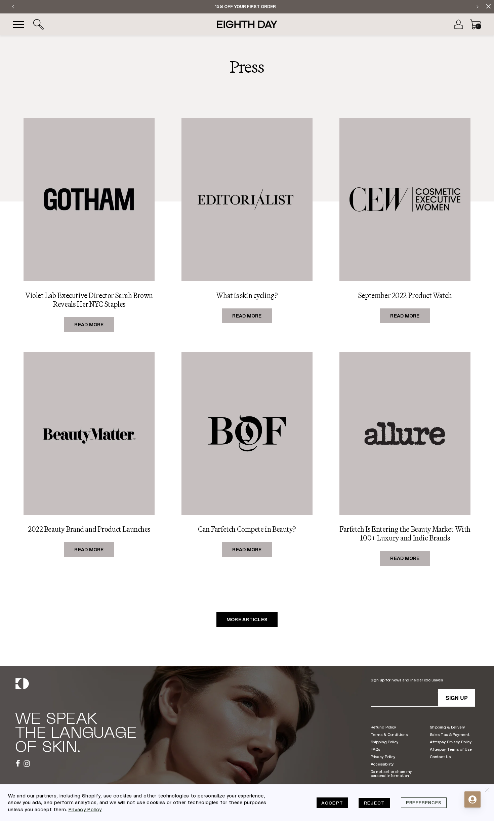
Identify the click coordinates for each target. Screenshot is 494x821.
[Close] (487, 791)
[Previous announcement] (13, 6)
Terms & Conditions (389, 734)
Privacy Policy (383, 756)
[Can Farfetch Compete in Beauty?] (247, 433)
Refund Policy (384, 727)
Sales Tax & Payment (449, 734)
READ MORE (94, 323)
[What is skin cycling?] (247, 199)
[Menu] (18, 24)
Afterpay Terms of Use (451, 749)
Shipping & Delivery (447, 727)
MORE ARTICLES (247, 620)
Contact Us (440, 756)
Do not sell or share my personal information (391, 773)
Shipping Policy (385, 742)
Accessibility (382, 764)
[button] (38, 24)
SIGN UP (457, 698)
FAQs (375, 749)
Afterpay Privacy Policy (451, 742)
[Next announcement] (477, 6)
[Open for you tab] (472, 799)
